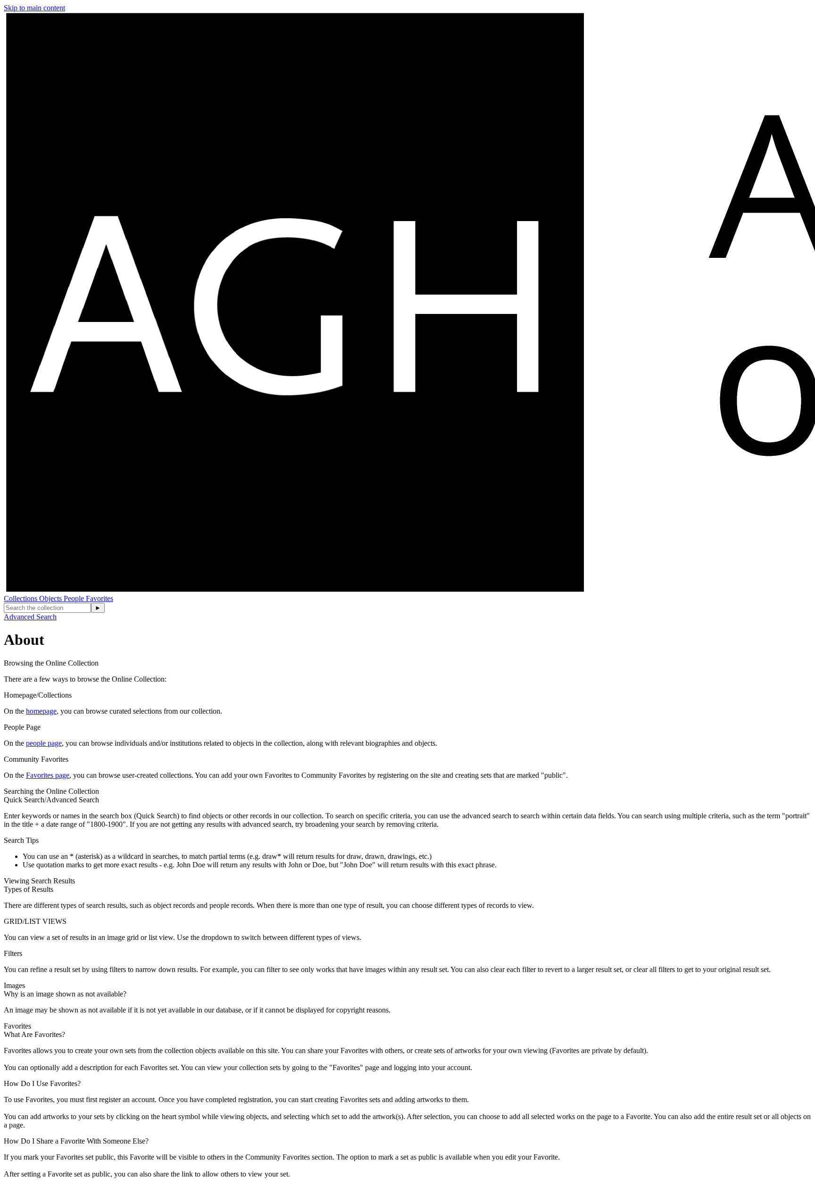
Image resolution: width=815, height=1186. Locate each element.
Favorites (99, 598)
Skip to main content (34, 8)
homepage (41, 711)
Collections (21, 598)
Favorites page (47, 775)
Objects (51, 598)
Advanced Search (30, 617)
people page (44, 743)
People (75, 598)
